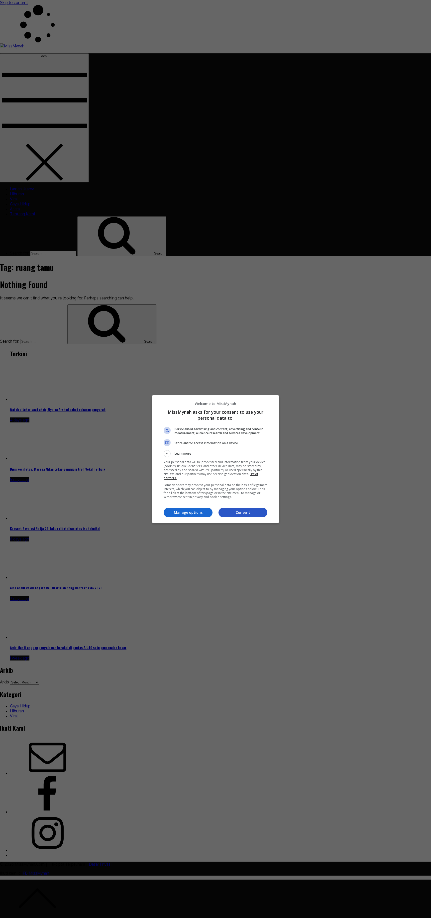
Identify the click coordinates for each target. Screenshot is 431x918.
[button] (215, 453)
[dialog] (215, 459)
